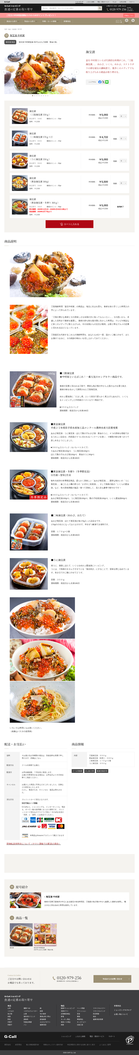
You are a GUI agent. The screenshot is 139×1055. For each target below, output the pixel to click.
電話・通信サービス (103, 2)
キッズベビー (81, 1022)
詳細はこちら (36, 758)
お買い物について (121, 1014)
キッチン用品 (65, 1019)
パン (25, 1025)
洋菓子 (10, 1022)
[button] (32, 95)
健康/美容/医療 (98, 1019)
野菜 (9, 1019)
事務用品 (80, 1019)
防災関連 (96, 1014)
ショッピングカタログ (122, 1010)
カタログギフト (45, 1022)
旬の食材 (43, 1014)
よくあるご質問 (105, 1045)
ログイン (126, 23)
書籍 (78, 1016)
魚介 (9, 29)
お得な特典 (123, 2)
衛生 (94, 1016)
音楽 (78, 1014)
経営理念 (18, 1045)
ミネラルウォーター (30, 1011)
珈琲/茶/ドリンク (29, 1016)
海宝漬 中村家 (17, 35)
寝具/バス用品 (65, 1022)
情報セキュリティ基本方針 (53, 1045)
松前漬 (14, 29)
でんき (114, 2)
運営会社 (7, 1045)
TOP (5, 29)
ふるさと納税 (90, 2)
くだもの (11, 1011)
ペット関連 (81, 1008)
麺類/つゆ (27, 1008)
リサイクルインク (99, 1011)
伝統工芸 (80, 1025)
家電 (62, 1016)
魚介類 (10, 1014)
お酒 (25, 1014)
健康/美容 (43, 1025)
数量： (115, 116)
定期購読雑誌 (65, 1014)
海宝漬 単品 (10, 42)
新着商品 (67, 21)
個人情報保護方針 (32, 1045)
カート (133, 23)
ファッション (81, 1011)
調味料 (26, 1019)
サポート (132, 2)
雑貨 (62, 1025)
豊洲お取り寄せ (45, 1016)
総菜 (41, 1011)
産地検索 (43, 1019)
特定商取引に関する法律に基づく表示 (81, 1045)
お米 (9, 1008)
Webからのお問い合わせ (112, 979)
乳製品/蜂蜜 (28, 1022)
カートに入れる (71, 224)
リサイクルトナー (99, 1008)
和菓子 (10, 1025)
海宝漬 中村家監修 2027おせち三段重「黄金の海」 (38, 42)
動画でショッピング (68, 1008)
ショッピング (79, 2)
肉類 (9, 1016)
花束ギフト (65, 1011)
